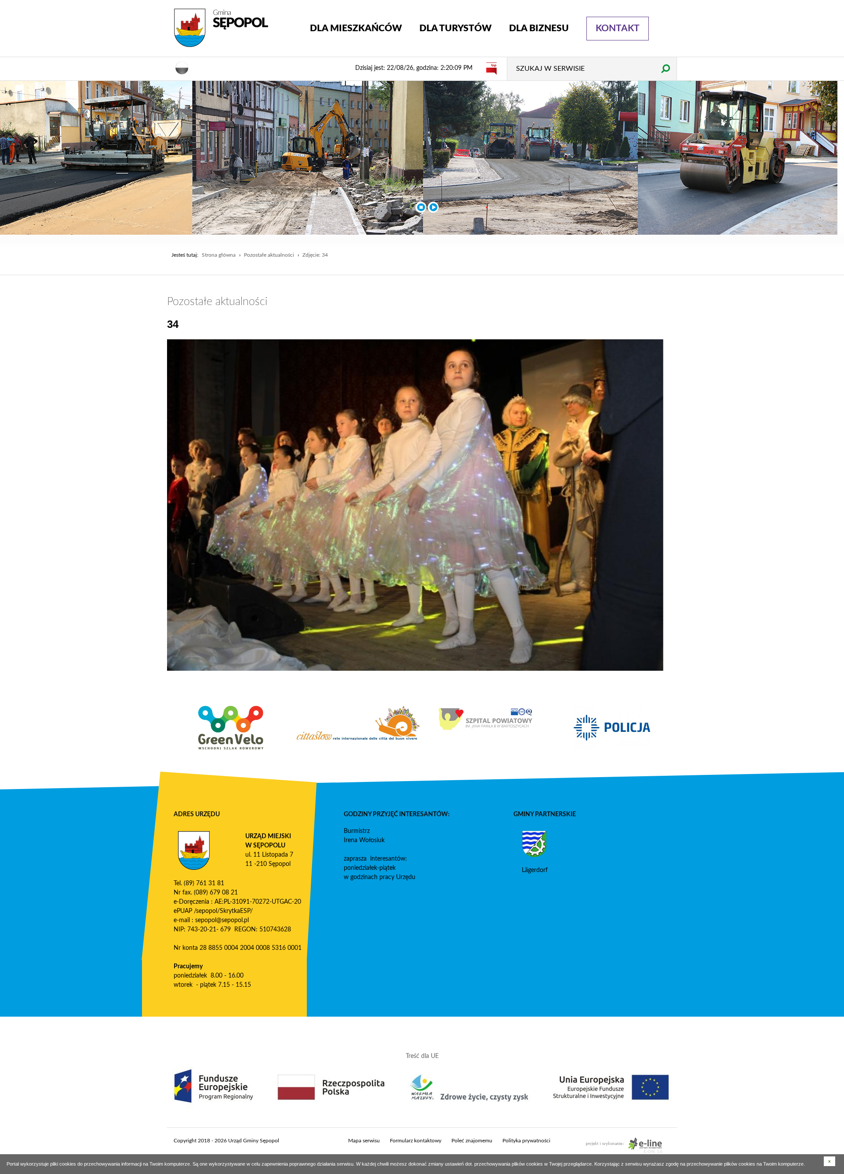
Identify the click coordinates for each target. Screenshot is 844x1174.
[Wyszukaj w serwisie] (665, 68)
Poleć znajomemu (471, 1140)
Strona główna (219, 255)
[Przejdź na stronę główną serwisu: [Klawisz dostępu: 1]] (235, 28)
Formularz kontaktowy (415, 1140)
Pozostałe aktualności (269, 255)
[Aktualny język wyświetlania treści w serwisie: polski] (182, 67)
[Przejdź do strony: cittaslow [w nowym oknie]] (231, 723)
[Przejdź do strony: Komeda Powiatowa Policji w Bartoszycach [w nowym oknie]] (485, 728)
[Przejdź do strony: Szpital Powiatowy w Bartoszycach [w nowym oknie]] (358, 719)
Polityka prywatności (526, 1140)
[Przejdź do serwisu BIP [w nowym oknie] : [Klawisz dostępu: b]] (491, 68)
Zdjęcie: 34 (315, 255)
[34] (415, 505)
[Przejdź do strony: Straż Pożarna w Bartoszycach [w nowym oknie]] (613, 719)
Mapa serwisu (364, 1140)
